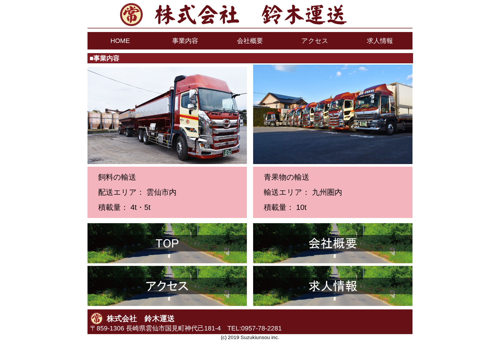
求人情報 (380, 40)
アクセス (314, 40)
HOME (120, 40)
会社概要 (250, 40)
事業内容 (185, 40)
